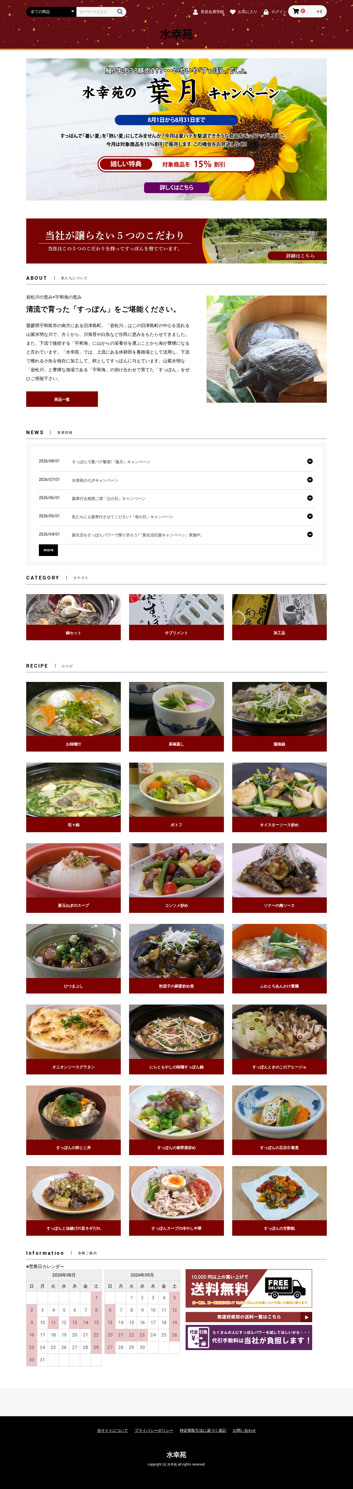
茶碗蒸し (176, 744)
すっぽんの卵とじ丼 (73, 1147)
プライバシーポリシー (154, 1430)
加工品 (279, 633)
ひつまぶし (73, 986)
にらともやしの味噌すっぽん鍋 (176, 1067)
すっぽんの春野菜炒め (176, 1147)
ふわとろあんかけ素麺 (279, 986)
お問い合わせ (244, 1430)
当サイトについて (112, 1430)
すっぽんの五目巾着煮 (279, 1147)
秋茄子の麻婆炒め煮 (176, 986)
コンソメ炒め (176, 905)
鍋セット (73, 633)
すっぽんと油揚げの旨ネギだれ (74, 1228)
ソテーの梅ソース (279, 905)
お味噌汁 (73, 744)
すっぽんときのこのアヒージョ (279, 1067)
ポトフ (176, 825)
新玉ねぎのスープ (73, 905)
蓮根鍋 (279, 744)
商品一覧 (62, 399)
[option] (176, 129)
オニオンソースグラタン (73, 1067)
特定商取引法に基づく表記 (203, 1430)
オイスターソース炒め (279, 825)
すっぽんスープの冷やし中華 (176, 1228)
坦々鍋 (73, 825)
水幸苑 (176, 34)
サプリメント (176, 633)
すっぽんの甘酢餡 (279, 1228)
